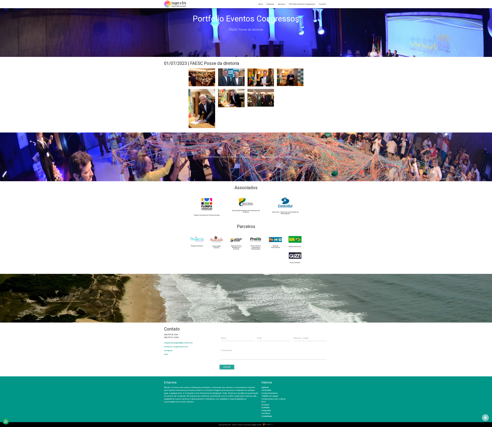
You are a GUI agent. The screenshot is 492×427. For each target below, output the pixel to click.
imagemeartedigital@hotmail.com (178, 343)
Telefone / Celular (301, 338)
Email (259, 338)
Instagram (168, 350)
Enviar (226, 367)
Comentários (226, 350)
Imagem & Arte (256, 425)
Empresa (270, 4)
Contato (322, 4)
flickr (166, 354)
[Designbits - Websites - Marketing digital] (268, 424)
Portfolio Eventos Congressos (302, 4)
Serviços (281, 4)
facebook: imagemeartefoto (176, 346)
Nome (223, 338)
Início (260, 4)
